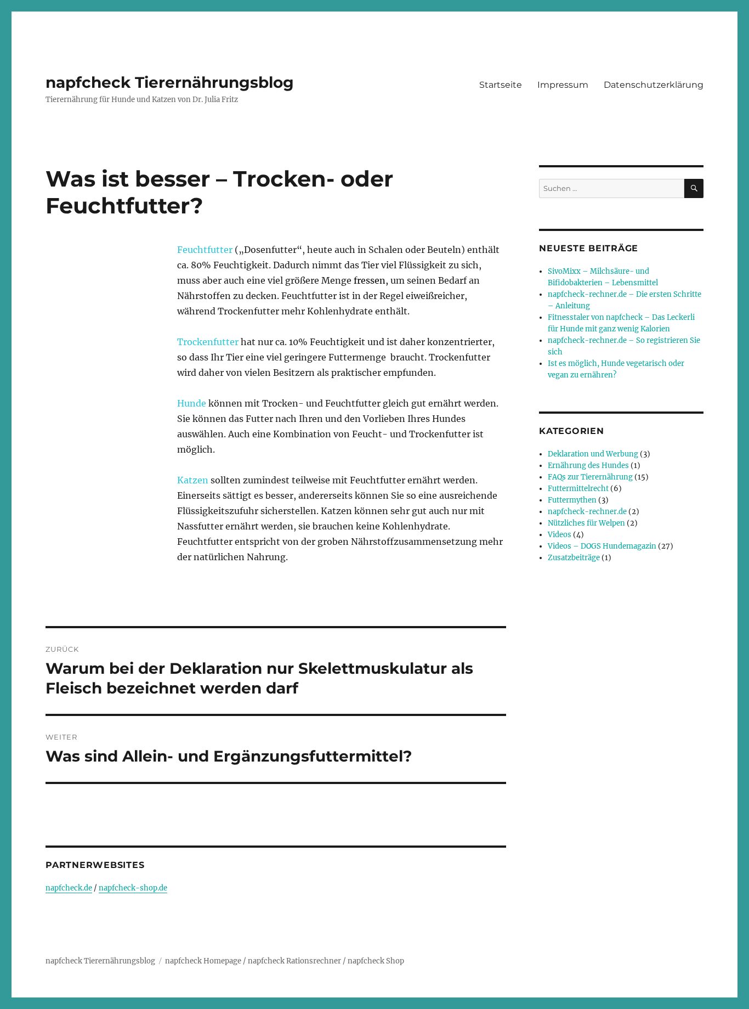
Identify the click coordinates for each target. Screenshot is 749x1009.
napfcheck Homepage (203, 961)
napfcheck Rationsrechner (294, 961)
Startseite (500, 85)
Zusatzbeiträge (574, 557)
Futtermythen (572, 500)
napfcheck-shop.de (133, 888)
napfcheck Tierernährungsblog (170, 82)
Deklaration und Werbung (593, 454)
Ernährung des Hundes (588, 465)
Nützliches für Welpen (586, 523)
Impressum (562, 85)
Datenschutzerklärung (653, 85)
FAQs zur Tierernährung (590, 477)
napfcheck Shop (376, 961)
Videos (559, 534)
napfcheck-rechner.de (587, 511)
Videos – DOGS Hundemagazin (602, 546)
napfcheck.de (69, 888)
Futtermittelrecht (578, 488)
